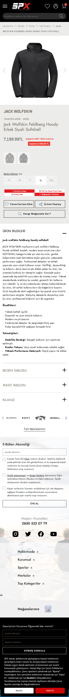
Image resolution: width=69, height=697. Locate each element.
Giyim (32, 26)
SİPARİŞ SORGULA (34, 650)
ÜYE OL (34, 503)
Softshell (45, 26)
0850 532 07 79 (34, 523)
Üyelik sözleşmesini (16, 475)
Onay (27, 458)
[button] (64, 70)
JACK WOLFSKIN (18, 111)
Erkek (21, 26)
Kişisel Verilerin (37, 475)
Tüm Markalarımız (34, 429)
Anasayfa (8, 26)
